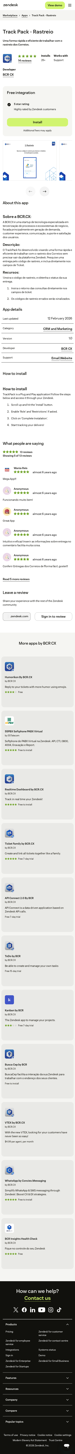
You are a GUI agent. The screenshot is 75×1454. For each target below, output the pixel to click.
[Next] (44, 191)
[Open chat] (66, 1445)
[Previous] (30, 191)
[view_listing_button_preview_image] (30, 160)
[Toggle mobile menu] (70, 5)
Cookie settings (62, 1435)
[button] (34, 1324)
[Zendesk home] (10, 5)
